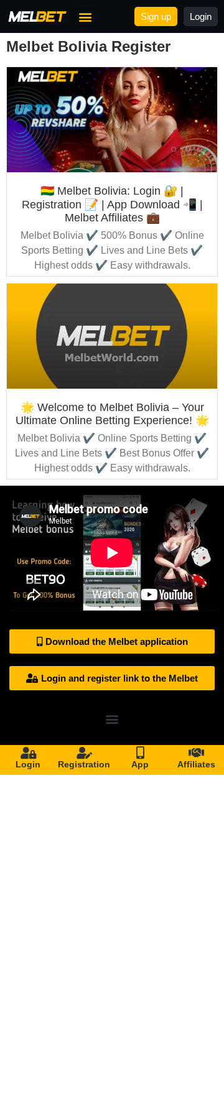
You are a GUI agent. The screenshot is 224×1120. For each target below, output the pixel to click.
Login (28, 764)
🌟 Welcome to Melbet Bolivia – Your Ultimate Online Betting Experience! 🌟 (112, 414)
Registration (84, 764)
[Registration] (84, 753)
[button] (85, 16)
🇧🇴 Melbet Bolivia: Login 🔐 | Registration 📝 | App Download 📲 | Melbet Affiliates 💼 (112, 204)
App (140, 764)
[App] (140, 753)
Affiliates (196, 764)
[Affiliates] (196, 753)
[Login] (28, 753)
